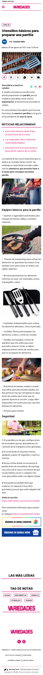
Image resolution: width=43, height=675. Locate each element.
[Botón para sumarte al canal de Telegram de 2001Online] (35, 86)
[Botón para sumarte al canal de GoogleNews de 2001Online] (21, 532)
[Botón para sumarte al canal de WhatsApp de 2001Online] (31, 86)
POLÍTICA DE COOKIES (13, 655)
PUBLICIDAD (27, 655)
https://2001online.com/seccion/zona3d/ (21, 501)
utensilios (16, 600)
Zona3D (29, 600)
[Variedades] (21, 7)
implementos (20, 595)
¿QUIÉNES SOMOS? (14, 660)
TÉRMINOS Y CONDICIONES (11, 650)
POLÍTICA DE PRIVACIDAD (32, 650)
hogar (7, 595)
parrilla (35, 595)
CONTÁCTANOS (28, 660)
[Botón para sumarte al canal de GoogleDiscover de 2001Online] (21, 521)
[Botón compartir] (4, 77)
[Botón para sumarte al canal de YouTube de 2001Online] (39, 86)
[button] (11, 77)
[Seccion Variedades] (21, 610)
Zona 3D (6, 25)
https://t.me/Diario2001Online (26, 514)
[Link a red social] (19, 641)
